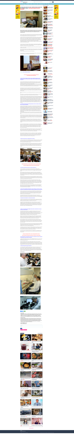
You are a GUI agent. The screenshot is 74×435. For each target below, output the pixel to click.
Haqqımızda (28, 0)
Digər (53, 432)
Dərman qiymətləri (23, 0)
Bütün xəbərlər (31, 428)
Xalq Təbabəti (46, 432)
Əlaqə (26, 0)
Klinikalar (44, 432)
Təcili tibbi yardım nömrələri (50, 432)
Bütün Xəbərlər (41, 432)
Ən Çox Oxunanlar (40, 333)
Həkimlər (21, 0)
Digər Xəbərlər (22, 333)
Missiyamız (30, 0)
